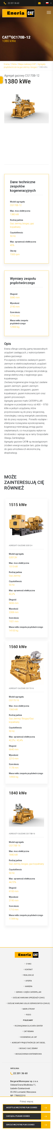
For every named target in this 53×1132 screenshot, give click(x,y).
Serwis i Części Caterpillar (28, 992)
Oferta (14, 64)
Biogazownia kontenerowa (29, 1054)
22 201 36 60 (13, 3)
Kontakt (29, 969)
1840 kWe (18, 793)
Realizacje (28, 975)
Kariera (28, 986)
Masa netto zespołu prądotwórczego (19, 322)
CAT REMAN (29, 1031)
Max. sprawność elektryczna (23, 242)
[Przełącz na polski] (47, 3)
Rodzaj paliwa (16, 220)
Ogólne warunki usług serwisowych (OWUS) (28, 1003)
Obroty (13, 251)
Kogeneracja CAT (28, 1037)
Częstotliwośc (16, 232)
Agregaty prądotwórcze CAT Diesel (28, 1043)
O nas (28, 964)
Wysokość (14, 303)
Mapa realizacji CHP (27, 64)
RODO (28, 1015)
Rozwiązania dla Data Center (29, 1026)
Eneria (6, 64)
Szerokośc (15, 312)
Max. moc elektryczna (20, 211)
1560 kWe (18, 646)
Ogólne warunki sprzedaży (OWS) (29, 998)
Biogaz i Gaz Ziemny (29, 1048)
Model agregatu (17, 202)
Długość (14, 294)
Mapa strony (29, 1009)
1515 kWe (18, 504)
